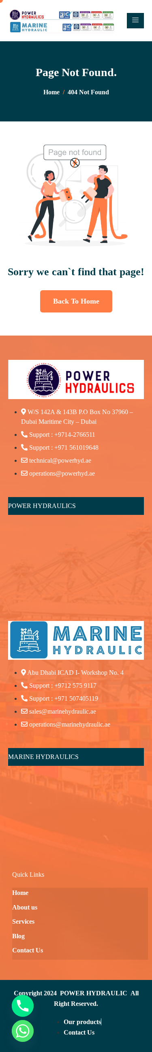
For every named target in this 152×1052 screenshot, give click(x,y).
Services (23, 921)
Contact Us (27, 950)
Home (20, 892)
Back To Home (76, 301)
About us (24, 907)
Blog (18, 936)
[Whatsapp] (23, 1031)
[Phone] (23, 1006)
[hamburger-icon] (135, 20)
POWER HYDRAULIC (93, 993)
